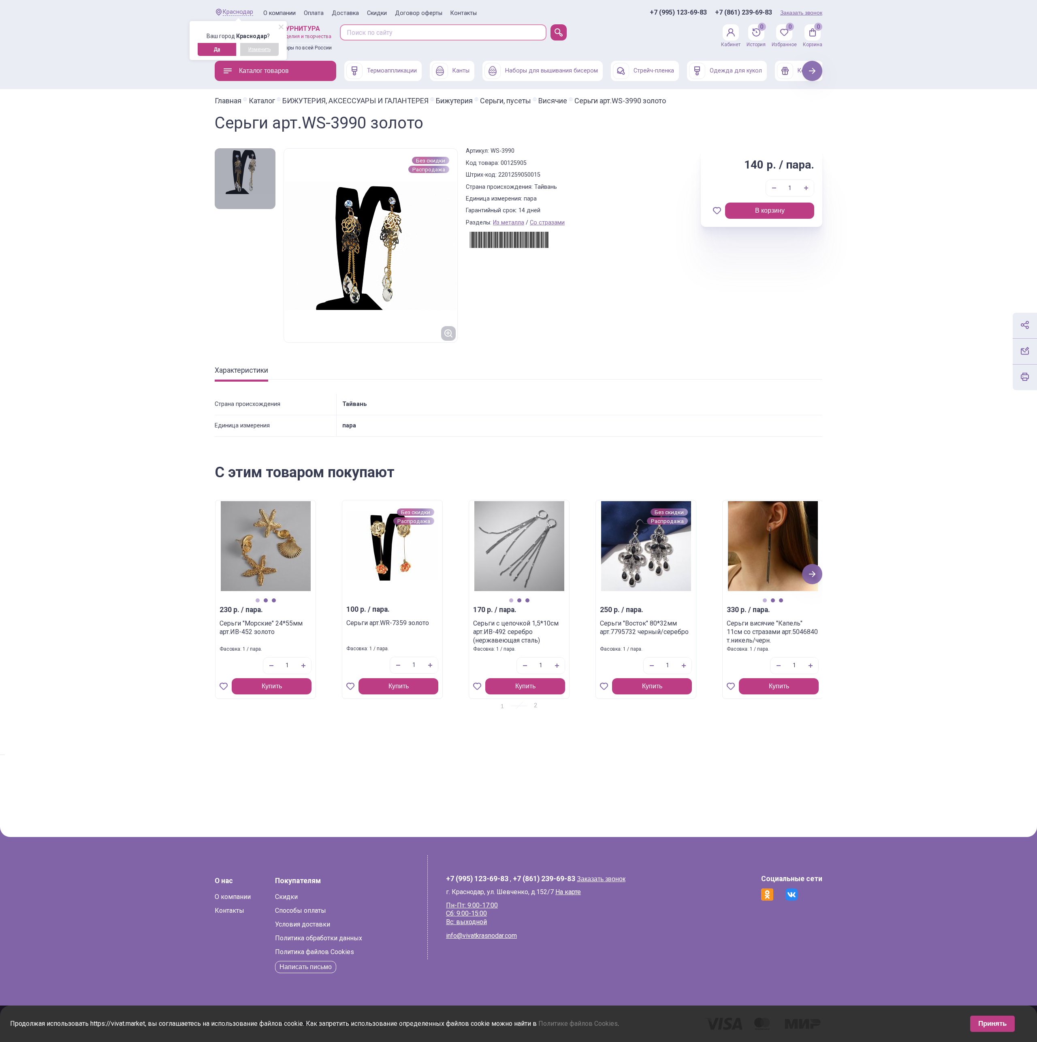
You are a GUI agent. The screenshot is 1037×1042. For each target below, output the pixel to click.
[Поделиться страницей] (1025, 325)
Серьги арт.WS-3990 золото (620, 101)
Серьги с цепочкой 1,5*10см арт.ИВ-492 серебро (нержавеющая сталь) (516, 631)
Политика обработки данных (318, 938)
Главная (228, 101)
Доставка (345, 13)
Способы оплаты (300, 910)
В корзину (770, 210)
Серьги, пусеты (505, 101)
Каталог (262, 101)
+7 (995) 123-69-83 (678, 12)
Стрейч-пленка (654, 70)
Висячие (552, 101)
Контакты (463, 13)
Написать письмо (306, 966)
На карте (568, 892)
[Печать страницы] (1025, 377)
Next (812, 70)
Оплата (314, 13)
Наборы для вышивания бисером (551, 70)
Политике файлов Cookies (578, 1023)
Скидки (377, 13)
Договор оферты (418, 13)
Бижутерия (454, 101)
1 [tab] (502, 706)
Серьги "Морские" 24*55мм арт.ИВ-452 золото (261, 627)
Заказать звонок (801, 12)
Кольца (808, 70)
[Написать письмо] (1025, 351)
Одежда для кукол (736, 70)
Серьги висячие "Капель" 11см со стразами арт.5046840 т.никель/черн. (772, 631)
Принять (992, 1023)
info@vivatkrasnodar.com (481, 936)
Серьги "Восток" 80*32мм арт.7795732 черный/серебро (644, 627)
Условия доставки (302, 924)
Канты (460, 70)
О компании (279, 13)
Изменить (259, 49)
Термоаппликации (392, 70)
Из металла (508, 222)
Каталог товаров (264, 70)
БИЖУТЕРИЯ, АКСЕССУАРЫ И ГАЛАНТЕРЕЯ (355, 101)
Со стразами (547, 222)
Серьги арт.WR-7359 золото (387, 623)
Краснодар (238, 12)
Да (216, 49)
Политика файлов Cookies (314, 952)
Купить (272, 686)
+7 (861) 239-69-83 (743, 12)
